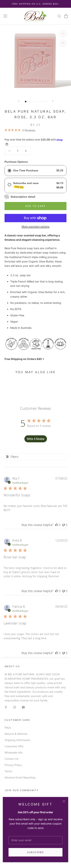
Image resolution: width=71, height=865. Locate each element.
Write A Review (35, 439)
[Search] (59, 16)
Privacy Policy (13, 765)
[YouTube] (23, 707)
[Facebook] (6, 707)
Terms (8, 771)
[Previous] (18, 101)
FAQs (8, 727)
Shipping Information (17, 740)
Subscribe (35, 852)
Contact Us (11, 758)
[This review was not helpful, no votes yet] (63, 525)
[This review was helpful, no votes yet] (56, 525)
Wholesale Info (14, 752)
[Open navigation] (5, 16)
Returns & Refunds (16, 733)
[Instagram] (14, 707)
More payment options (35, 226)
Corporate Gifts (14, 746)
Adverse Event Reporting (20, 777)
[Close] (63, 801)
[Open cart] (66, 16)
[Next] (52, 101)
